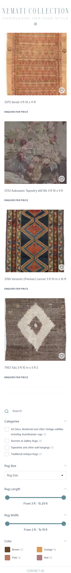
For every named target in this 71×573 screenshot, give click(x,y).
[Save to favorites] (62, 90)
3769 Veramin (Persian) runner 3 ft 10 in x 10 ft (35, 279)
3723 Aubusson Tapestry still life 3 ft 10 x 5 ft (33, 190)
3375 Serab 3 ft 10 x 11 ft (20, 102)
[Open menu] (35, 24)
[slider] (7, 497)
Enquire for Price (16, 111)
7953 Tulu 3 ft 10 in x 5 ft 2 (21, 367)
